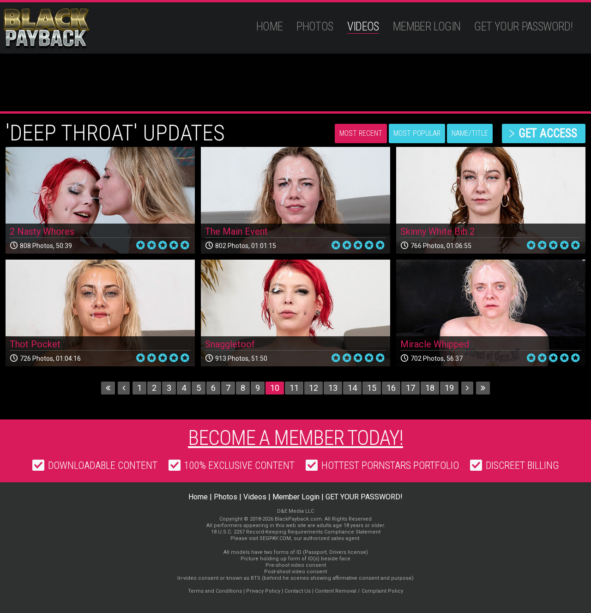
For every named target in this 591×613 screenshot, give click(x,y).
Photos (314, 26)
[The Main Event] (295, 200)
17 (410, 388)
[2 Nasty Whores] (100, 200)
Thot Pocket (35, 344)
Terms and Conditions (215, 591)
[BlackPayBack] (64, 28)
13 (333, 388)
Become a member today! (295, 438)
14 (352, 388)
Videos (363, 26)
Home (269, 26)
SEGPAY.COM (275, 538)
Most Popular (416, 133)
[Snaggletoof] (295, 313)
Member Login (427, 26)
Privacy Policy (263, 591)
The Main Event (236, 231)
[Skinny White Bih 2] (490, 200)
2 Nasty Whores (42, 231)
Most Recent (360, 133)
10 (274, 388)
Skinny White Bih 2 (437, 231)
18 (429, 388)
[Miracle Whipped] (490, 313)
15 (371, 388)
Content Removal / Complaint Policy (359, 591)
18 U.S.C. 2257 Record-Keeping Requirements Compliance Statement (295, 532)
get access (548, 133)
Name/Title (470, 133)
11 (294, 388)
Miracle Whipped (434, 344)
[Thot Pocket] (100, 313)
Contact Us (297, 591)
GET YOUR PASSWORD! (523, 26)
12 (313, 388)
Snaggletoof (230, 344)
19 (449, 388)
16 (391, 388)
